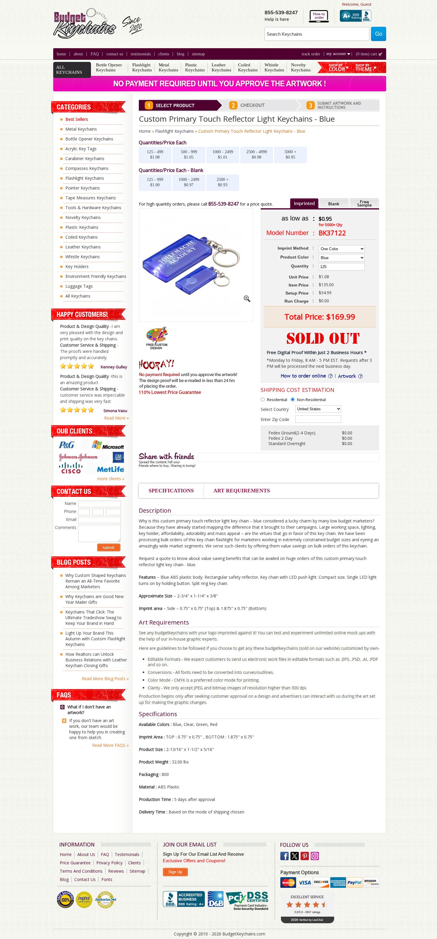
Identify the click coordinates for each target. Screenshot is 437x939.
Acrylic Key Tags (81, 148)
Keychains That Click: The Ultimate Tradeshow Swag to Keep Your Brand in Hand (93, 617)
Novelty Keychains (301, 67)
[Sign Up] (175, 872)
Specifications (171, 491)
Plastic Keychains (195, 67)
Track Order (311, 54)
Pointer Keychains (82, 188)
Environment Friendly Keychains (95, 276)
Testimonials (141, 54)
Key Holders (77, 266)
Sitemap (198, 54)
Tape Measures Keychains (90, 198)
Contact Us (114, 54)
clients (163, 54)
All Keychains (77, 296)
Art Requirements (241, 491)
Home (61, 54)
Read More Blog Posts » (105, 678)
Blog (64, 879)
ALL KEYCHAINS (69, 70)
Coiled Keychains (248, 67)
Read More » (116, 418)
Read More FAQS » (110, 745)
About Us (86, 854)
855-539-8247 (223, 204)
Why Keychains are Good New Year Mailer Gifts (94, 599)
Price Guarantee (75, 863)
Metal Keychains (168, 67)
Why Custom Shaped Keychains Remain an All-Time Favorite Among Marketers (95, 580)
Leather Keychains (221, 67)
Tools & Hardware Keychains (93, 207)
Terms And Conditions (81, 871)
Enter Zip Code (275, 419)
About (78, 54)
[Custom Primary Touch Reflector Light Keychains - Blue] (247, 300)
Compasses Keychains (87, 168)
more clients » (110, 478)
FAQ (95, 54)
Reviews (116, 871)
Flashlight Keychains (142, 67)
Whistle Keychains (274, 67)
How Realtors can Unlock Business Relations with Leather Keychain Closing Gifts (96, 659)
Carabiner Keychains (84, 158)
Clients (134, 863)
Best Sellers (76, 119)
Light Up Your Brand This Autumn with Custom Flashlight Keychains (95, 638)
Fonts (106, 879)
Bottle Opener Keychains (109, 67)
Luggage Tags (79, 286)
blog (180, 54)
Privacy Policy (109, 863)
